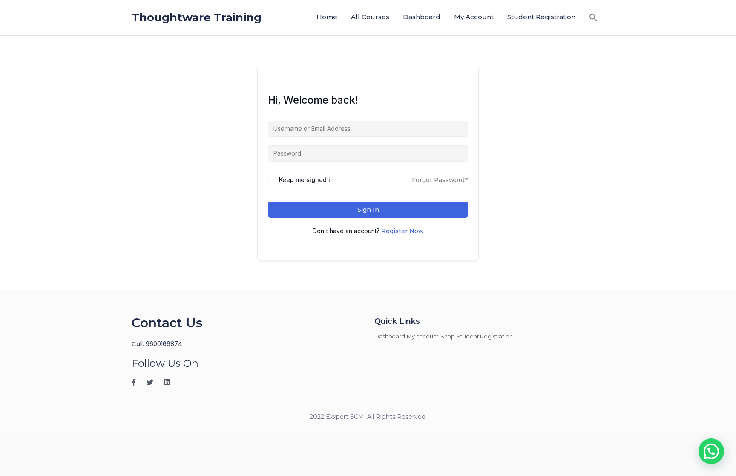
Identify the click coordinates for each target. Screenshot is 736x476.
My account (474, 17)
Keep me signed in (306, 179)
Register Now (402, 231)
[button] (593, 17)
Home (326, 17)
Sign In (368, 209)
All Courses (370, 17)
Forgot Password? (440, 180)
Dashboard (421, 17)
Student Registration (541, 17)
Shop (447, 336)
